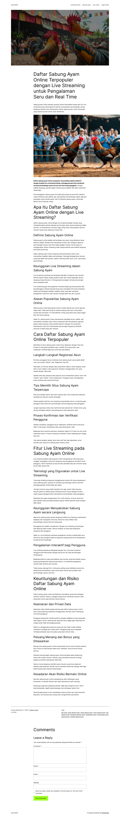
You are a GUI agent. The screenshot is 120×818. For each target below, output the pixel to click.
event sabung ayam (99, 712)
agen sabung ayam (74, 712)
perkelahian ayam (91, 714)
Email (35, 774)
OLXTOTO (14, 5)
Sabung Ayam (34, 710)
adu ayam (64, 712)
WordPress (105, 813)
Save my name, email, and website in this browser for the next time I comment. (59, 792)
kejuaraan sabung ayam (77, 714)
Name (36, 766)
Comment (37, 746)
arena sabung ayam (86, 712)
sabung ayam (65, 717)
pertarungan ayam (103, 714)
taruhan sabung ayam (77, 717)
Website (36, 783)
